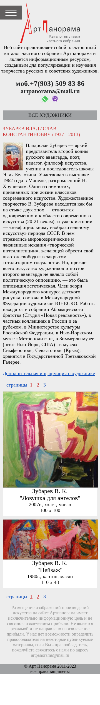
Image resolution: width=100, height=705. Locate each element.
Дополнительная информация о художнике (49, 373)
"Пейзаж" (50, 570)
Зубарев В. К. (50, 491)
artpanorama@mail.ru (50, 655)
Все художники (50, 115)
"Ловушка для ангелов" (50, 498)
